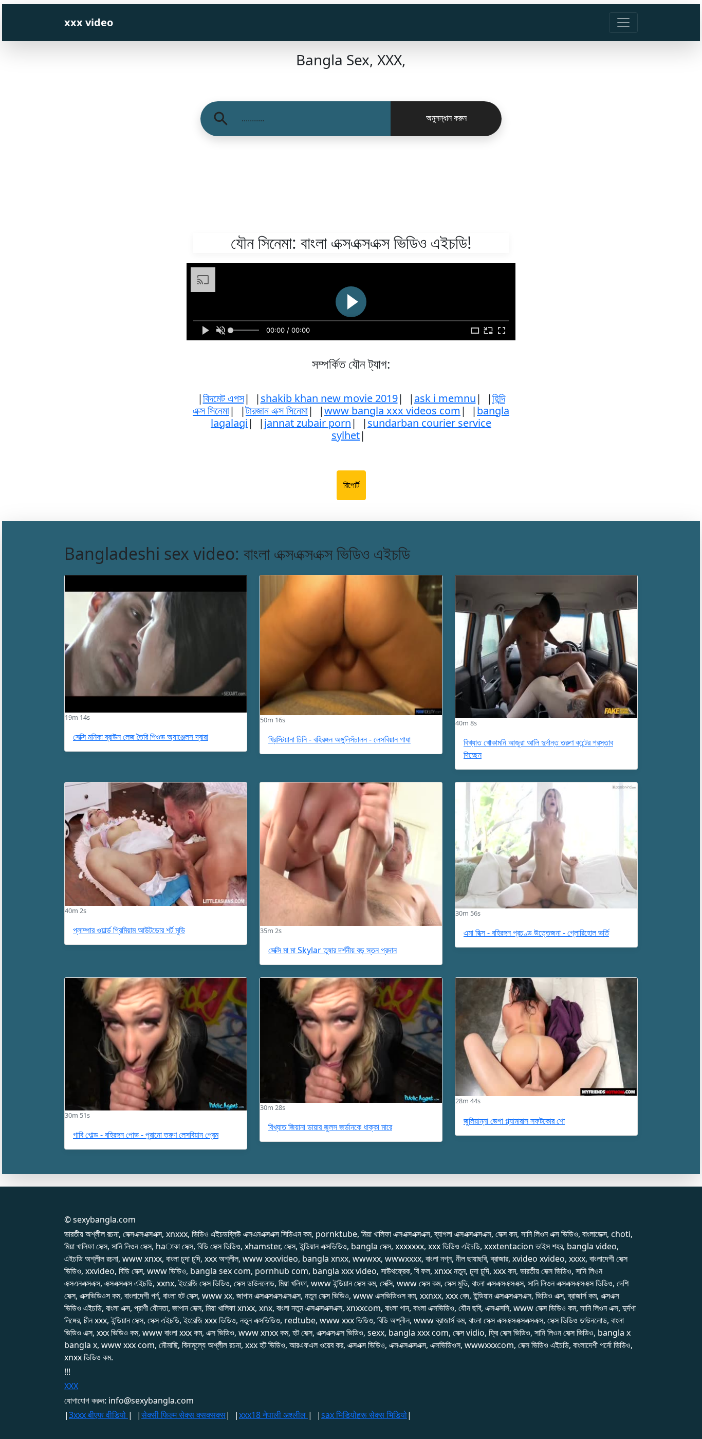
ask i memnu (445, 398)
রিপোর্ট (351, 485)
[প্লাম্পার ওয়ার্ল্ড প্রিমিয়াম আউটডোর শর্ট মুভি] (156, 844)
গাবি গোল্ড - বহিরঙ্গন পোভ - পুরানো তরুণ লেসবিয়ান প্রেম (145, 1134)
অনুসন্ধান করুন (446, 118)
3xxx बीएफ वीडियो (98, 1414)
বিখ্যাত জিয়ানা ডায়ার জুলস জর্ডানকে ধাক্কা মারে (330, 1127)
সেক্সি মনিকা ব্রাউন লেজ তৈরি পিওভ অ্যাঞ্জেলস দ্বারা (140, 736)
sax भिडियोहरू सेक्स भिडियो (364, 1414)
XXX (71, 1386)
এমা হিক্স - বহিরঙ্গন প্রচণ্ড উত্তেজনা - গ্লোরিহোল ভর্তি (536, 932)
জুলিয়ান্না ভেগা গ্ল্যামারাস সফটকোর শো (514, 1120)
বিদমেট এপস (223, 398)
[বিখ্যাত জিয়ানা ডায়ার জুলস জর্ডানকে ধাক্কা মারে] (351, 1040)
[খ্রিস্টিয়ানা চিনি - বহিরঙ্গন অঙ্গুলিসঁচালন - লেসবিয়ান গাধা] (351, 645)
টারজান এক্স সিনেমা (277, 410)
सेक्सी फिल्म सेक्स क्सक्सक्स (183, 1414)
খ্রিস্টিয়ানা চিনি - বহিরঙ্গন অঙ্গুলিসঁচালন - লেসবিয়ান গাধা (339, 739)
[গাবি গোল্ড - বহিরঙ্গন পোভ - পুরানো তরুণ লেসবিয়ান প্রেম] (156, 1044)
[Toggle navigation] (623, 22)
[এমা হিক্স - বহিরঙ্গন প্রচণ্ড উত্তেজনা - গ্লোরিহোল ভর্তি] (546, 845)
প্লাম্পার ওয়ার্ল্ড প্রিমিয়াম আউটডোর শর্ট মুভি (129, 930)
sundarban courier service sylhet (411, 429)
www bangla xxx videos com (392, 410)
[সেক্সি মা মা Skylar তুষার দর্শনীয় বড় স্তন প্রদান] (351, 854)
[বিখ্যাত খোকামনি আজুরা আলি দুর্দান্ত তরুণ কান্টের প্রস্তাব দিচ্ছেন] (546, 646)
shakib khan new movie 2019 (329, 398)
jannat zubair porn (307, 423)
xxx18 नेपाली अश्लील (273, 1414)
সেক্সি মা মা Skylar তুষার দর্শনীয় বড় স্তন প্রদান (332, 950)
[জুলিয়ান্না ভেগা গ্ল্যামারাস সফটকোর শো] (546, 1037)
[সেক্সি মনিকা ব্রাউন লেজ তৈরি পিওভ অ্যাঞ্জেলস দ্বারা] (156, 644)
